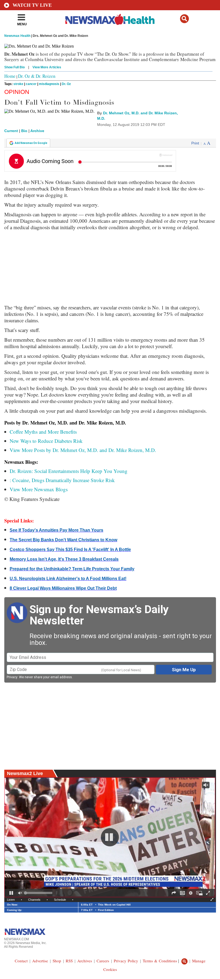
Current (11, 131)
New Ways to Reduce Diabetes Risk (46, 440)
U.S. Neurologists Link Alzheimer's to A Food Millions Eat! (68, 578)
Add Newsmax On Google (31, 143)
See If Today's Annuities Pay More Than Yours (56, 530)
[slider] (38, 893)
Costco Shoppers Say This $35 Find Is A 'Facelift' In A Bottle (70, 549)
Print (195, 143)
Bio (24, 131)
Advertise (40, 960)
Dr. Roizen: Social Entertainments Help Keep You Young (68, 471)
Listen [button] (11, 899)
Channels (34, 899)
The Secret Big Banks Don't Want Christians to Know (63, 540)
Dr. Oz (66, 84)
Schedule (60, 899)
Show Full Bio (14, 67)
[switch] (20, 893)
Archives (84, 960)
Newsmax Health (17, 36)
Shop (57, 960)
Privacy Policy (126, 960)
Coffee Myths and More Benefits (43, 431)
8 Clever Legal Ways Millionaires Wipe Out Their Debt (63, 588)
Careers (103, 960)
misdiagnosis (49, 84)
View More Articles (46, 67)
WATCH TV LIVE (32, 5)
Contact (21, 960)
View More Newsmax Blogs (39, 489)
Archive (37, 131)
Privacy (12, 677)
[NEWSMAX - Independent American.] (110, 19)
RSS (69, 960)
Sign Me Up (184, 669)
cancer (31, 84)
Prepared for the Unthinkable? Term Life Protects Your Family (72, 569)
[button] (184, 18)
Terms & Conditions (160, 960)
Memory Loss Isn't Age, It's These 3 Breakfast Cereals (64, 559)
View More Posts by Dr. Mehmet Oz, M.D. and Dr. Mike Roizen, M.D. (83, 450)
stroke (18, 84)
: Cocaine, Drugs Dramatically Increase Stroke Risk (62, 480)
